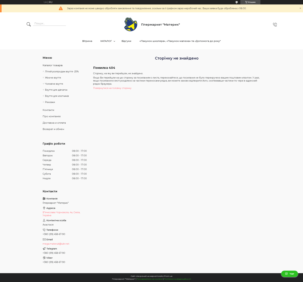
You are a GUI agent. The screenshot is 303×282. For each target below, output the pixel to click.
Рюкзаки (50, 102)
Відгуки (126, 40)
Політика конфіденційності (177, 279)
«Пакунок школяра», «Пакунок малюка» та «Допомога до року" (180, 40)
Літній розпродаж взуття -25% (62, 71)
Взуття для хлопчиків (57, 96)
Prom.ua (168, 276)
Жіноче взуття (53, 77)
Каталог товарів (53, 65)
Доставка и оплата (54, 122)
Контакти (48, 109)
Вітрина (87, 40)
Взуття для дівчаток (56, 89)
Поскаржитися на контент (150, 279)
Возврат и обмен (53, 129)
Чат (292, 273)
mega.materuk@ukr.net (56, 243)
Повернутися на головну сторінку (112, 88)
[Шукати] (28, 25)
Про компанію (52, 116)
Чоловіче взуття (54, 83)
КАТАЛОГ (106, 40)
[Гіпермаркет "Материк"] (131, 24)
